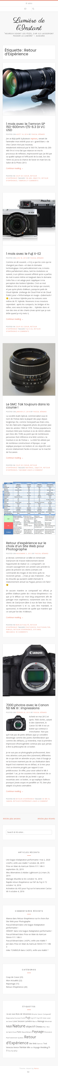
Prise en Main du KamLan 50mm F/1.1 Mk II (25, 866)
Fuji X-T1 (33, 1018)
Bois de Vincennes (24, 1014)
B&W (13, 1014)
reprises (34, 138)
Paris (19, 1032)
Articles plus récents (46, 818)
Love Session (18, 1021)
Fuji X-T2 (39, 1018)
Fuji (27, 1017)
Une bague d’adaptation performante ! (22, 859)
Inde (44, 1018)
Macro (34, 1021)
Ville (28, 1047)
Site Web (37, 629)
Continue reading (14, 168)
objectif (36, 178)
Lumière (28, 1021)
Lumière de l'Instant (29, 24)
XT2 (15, 1051)
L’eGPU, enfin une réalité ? (17, 863)
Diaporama (10, 1018)
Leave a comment (35, 470)
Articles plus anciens (12, 818)
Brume (34, 1014)
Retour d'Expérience (22, 629)
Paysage (38, 1031)
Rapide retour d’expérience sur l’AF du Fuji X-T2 (26, 882)
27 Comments (32, 181)
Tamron (22, 181)
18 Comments (22, 632)
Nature (18, 1026)
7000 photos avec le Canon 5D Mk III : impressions (27, 706)
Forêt (23, 1018)
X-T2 (11, 1051)
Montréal (48, 1021)
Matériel (29, 468)
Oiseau (38, 1026)
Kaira (36, 1068)
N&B (9, 1026)
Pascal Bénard (38, 134)
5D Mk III (46, 799)
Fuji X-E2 (29, 329)
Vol (32, 1047)
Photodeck (30, 627)
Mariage (41, 1021)
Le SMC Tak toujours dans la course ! (28, 406)
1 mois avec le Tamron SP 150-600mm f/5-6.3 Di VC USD (25, 127)
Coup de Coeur (22, 176)
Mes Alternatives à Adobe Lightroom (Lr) (24, 872)
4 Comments (23, 331)
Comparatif (47, 1014)
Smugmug (10, 632)
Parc (44, 1027)
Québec (21, 1038)
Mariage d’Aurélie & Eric (16, 879)
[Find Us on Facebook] (29, 9)
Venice (16, 1047)
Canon (9, 801)
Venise (22, 1047)
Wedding (44, 1047)
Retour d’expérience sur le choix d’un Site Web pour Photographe (26, 546)
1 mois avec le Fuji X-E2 (23, 254)
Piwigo (9, 629)
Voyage (36, 1047)
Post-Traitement (11, 1038)
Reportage (10, 983)
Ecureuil (18, 1018)
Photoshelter (43, 627)
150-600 (28, 178)
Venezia (9, 1047)
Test (45, 1043)
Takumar (22, 470)
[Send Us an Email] (25, 9)
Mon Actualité (22, 625)
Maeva (9, 918)
